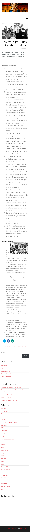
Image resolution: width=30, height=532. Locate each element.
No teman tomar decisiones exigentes (9, 400)
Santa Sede (3, 481)
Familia (2, 436)
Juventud (24, 346)
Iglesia (2, 442)
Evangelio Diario (4, 365)
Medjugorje (3, 458)
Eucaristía (19, 346)
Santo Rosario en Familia (6, 374)
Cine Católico (3, 368)
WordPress (14, 528)
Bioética (2, 414)
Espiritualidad (14, 346)
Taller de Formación (5, 486)
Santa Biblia (3, 478)
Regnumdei (24, 49)
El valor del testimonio (5, 397)
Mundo (2, 461)
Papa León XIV (4, 467)
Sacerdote (3, 472)
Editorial (2, 428)
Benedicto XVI (4, 411)
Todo (2, 489)
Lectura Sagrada (4, 450)
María (2, 455)
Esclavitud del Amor (5, 371)
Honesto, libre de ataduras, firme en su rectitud (11, 387)
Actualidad (3, 408)
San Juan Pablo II (4, 475)
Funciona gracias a (8, 528)
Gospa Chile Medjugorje (6, 376)
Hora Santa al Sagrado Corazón (7, 439)
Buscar (3, 352)
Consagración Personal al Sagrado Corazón (10, 422)
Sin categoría (4, 483)
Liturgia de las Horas (5, 453)
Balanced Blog (23, 528)
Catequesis (9, 346)
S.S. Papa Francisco (5, 469)
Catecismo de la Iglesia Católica (7, 417)
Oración (2, 464)
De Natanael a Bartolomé (6, 395)
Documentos (3, 425)
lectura (2, 447)
